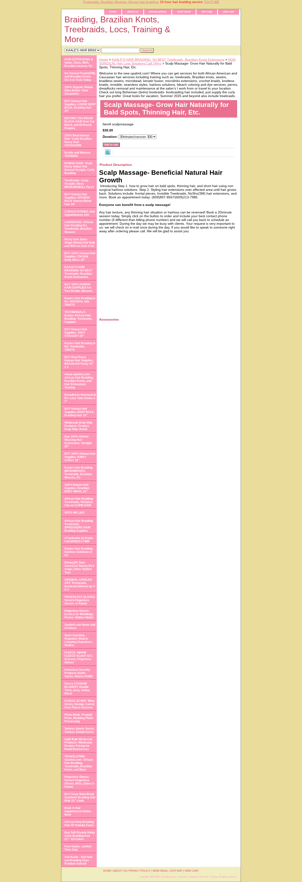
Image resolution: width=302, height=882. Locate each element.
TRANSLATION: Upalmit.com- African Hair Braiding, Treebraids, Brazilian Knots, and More (78, 763)
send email (184, 11)
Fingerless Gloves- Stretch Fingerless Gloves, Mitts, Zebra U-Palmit (79, 781)
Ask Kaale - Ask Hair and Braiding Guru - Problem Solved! (78, 860)
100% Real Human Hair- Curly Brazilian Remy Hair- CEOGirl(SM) (78, 140)
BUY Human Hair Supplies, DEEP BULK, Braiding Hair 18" (79, 412)
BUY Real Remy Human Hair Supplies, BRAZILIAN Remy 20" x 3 (79, 362)
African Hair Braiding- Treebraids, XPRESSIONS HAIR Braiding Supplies (79, 525)
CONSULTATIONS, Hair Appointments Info (79, 213)
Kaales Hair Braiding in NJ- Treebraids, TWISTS (79, 346)
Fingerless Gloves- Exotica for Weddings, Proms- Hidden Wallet (79, 614)
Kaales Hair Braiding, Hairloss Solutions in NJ (78, 552)
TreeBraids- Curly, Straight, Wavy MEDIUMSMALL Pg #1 (79, 184)
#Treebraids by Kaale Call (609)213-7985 (78, 539)
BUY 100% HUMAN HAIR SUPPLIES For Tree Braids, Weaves (78, 288)
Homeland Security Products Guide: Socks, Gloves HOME (78, 673)
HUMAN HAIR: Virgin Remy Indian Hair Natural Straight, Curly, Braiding (79, 168)
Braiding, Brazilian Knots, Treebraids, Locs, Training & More (117, 29)
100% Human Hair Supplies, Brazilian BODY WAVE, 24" (76, 488)
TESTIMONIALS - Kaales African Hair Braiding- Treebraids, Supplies (78, 317)
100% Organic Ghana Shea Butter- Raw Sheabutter (78, 90)
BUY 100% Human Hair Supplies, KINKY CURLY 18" (80, 457)
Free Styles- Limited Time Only (77, 848)
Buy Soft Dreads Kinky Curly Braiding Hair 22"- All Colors (79, 836)
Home (103, 59)
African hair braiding (143, 2)
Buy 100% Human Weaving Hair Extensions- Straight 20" (78, 441)
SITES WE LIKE (74, 512)
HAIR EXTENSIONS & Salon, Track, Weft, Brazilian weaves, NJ (78, 63)
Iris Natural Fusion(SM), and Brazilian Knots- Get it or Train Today (80, 77)
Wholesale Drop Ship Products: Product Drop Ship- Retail (78, 426)
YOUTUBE (211, 2)
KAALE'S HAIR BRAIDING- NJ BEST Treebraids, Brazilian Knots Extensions (168, 59)
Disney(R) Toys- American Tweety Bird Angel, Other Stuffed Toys (79, 567)
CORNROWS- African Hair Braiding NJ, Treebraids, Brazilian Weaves (78, 227)
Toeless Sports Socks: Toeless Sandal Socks (79, 730)
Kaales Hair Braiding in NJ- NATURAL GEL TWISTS (79, 301)
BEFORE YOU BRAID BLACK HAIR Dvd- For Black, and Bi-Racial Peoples (79, 123)
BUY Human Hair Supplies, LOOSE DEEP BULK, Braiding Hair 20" (80, 106)
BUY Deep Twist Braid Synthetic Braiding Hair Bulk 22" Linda (80, 797)
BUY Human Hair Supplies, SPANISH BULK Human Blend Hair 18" (77, 199)
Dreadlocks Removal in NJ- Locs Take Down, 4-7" (80, 398)
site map (206, 11)
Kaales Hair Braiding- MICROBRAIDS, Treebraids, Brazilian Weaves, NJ (78, 472)
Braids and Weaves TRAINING (77, 154)
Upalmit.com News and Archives (79, 626)
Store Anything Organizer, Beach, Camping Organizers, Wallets (78, 640)
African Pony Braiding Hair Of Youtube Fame (79, 823)
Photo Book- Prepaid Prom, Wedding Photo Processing (78, 718)
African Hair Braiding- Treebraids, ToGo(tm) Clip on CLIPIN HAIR (79, 502)
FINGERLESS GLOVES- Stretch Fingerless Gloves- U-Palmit (80, 600)
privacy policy (157, 11)
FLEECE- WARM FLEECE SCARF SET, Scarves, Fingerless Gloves (78, 657)
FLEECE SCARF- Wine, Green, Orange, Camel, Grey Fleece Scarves (79, 704)
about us (132, 11)
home (112, 11)
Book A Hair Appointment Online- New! (78, 811)
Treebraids (91, 2)
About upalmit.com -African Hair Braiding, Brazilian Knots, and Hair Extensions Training (78, 381)
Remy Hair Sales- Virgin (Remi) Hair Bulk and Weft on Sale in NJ (79, 243)
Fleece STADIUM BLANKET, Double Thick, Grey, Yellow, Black (77, 688)
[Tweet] (107, 153)
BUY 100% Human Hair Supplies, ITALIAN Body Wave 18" (80, 256)
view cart (228, 11)
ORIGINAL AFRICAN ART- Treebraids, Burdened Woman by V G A (79, 584)
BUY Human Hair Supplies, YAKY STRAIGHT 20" (75, 333)
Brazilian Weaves (113, 2)
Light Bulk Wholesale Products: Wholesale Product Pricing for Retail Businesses (78, 744)
